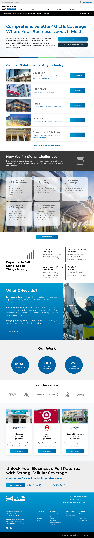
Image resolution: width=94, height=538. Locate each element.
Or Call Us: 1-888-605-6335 (73, 44)
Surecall (39, 516)
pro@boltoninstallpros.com (18, 519)
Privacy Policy (64, 535)
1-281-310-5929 (19, 523)
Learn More (83, 13)
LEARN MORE (19, 451)
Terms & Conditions (82, 535)
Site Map (72, 535)
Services (20, 9)
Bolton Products (83, 518)
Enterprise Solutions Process (70, 514)
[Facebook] (11, 528)
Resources (60, 9)
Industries (33, 9)
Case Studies (46, 9)
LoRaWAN (52, 518)
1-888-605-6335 (87, 2)
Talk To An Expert (15, 485)
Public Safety (53, 520)
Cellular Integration (54, 514)
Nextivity (39, 514)
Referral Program (83, 520)
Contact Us (81, 516)
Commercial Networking (56, 522)
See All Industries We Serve (47, 145)
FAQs (67, 517)
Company (72, 9)
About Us (81, 514)
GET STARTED (47, 237)
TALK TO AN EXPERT (17, 331)
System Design (54, 516)
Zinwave (39, 520)
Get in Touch (73, 39)
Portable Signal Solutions (56, 524)
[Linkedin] (7, 528)
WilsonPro (39, 518)
